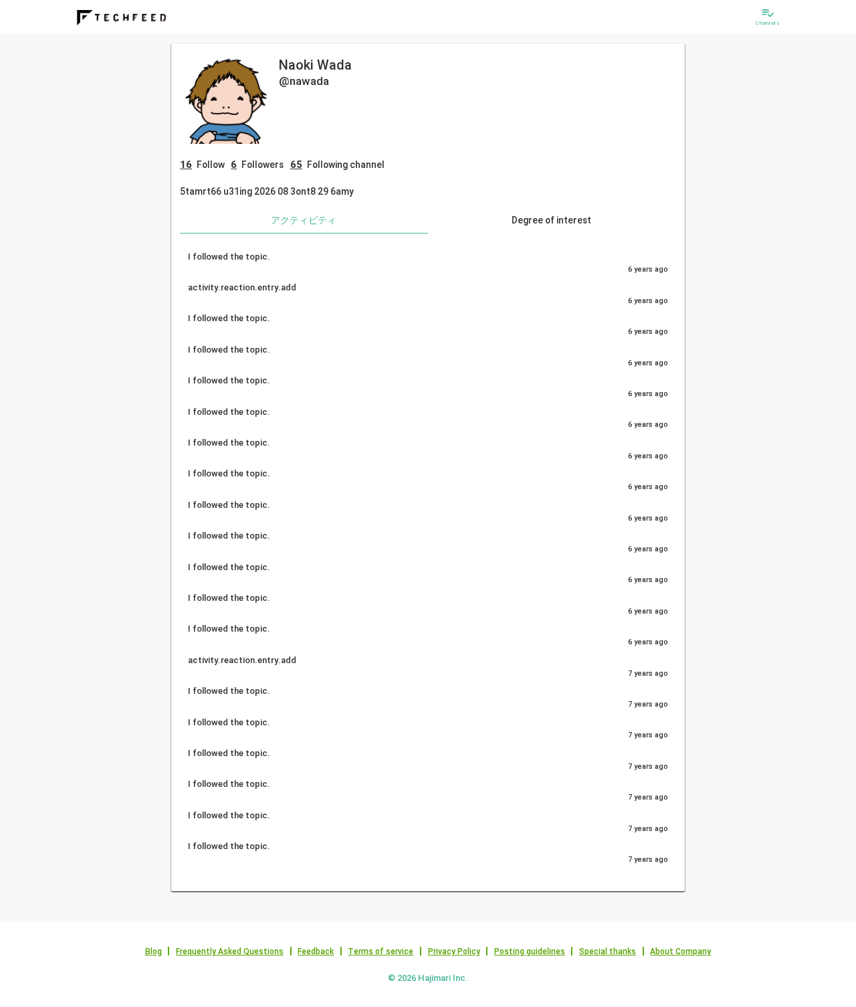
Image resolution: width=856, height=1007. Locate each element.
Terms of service (380, 951)
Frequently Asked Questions (230, 951)
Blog (153, 951)
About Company (680, 951)
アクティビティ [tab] (303, 220)
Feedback (316, 951)
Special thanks (607, 951)
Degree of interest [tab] (551, 220)
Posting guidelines (529, 951)
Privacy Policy (454, 951)
